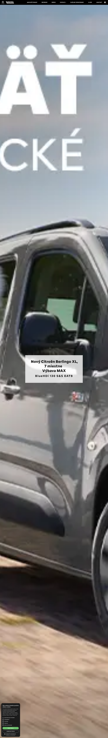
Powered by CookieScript (10, 735)
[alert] (10, 720)
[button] (10, 734)
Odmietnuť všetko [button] (11, 731)
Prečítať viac (15, 715)
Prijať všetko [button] (11, 728)
